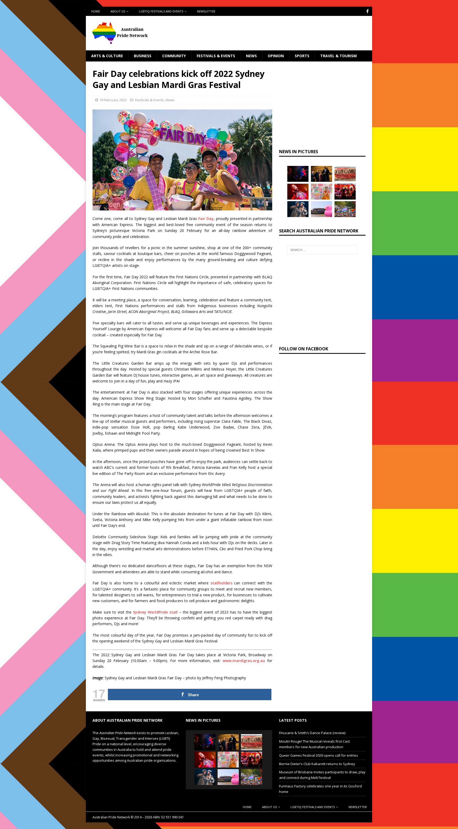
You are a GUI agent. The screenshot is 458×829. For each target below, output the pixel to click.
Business (142, 55)
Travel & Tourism (338, 55)
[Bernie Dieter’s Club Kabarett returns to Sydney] (298, 192)
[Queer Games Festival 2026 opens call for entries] (345, 174)
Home (95, 11)
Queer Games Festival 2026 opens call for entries (318, 755)
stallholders (221, 582)
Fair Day (206, 218)
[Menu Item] (367, 11)
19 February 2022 (113, 100)
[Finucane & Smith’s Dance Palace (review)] (298, 174)
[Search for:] (322, 249)
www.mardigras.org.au (244, 660)
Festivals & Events (216, 55)
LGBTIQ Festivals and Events (161, 11)
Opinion (276, 55)
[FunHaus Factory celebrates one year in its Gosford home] (345, 192)
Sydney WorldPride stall (155, 612)
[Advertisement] (280, 33)
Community (174, 55)
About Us (118, 11)
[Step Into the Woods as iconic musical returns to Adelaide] (298, 209)
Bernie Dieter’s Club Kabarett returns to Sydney (317, 763)
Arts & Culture (107, 55)
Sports (302, 55)
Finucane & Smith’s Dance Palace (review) (312, 732)
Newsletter (206, 11)
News (251, 55)
